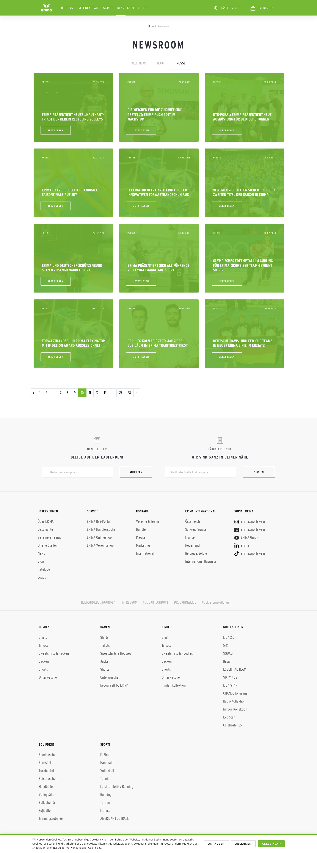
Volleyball (107, 770)
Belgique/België (196, 553)
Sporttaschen (48, 755)
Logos (42, 577)
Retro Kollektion (234, 701)
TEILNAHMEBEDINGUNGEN (98, 602)
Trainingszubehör (51, 818)
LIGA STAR (230, 685)
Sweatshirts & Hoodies (115, 653)
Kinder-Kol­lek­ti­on (235, 709)
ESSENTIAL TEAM (234, 669)
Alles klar (271, 843)
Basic (227, 661)
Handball (106, 763)
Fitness (105, 810)
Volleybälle (46, 794)
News (120, 8)
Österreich (192, 521)
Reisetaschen (48, 778)
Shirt (165, 637)
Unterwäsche (48, 677)
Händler (141, 529)
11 (90, 393)
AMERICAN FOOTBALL (114, 818)
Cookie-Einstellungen (216, 602)
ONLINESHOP (265, 8)
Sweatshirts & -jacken (54, 653)
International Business (201, 561)
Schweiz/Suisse (196, 529)
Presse (180, 63)
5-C (225, 645)
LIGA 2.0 (228, 637)
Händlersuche (229, 8)
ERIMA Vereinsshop (100, 545)
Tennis (104, 778)
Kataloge (133, 8)
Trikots (43, 645)
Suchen (259, 472)
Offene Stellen (48, 545)
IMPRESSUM (129, 602)
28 (129, 393)
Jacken (44, 661)
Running (105, 794)
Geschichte (45, 529)
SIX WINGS (230, 677)
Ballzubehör (47, 802)
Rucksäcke (46, 763)
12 (97, 393)
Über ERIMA (68, 8)
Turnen (105, 802)
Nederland (192, 545)
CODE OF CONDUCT (155, 602)
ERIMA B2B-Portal (99, 521)
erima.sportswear (252, 521)
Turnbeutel (46, 770)
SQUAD (228, 653)
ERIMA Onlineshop (99, 537)
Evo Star (229, 717)
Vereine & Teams (89, 8)
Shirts (43, 637)
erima (244, 545)
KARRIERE (108, 8)
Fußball (105, 755)
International (145, 553)
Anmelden (135, 472)
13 (105, 393)
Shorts (43, 669)
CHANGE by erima (235, 693)
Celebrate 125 (232, 725)
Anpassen (216, 843)
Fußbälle (45, 810)
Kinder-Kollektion (174, 685)
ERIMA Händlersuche (101, 529)
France (190, 537)
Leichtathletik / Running (116, 786)
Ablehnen (243, 843)
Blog (146, 8)
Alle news (139, 63)
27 (120, 393)
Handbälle (46, 786)
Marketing (143, 545)
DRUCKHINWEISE (185, 602)
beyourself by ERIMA (114, 685)
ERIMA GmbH (249, 537)
